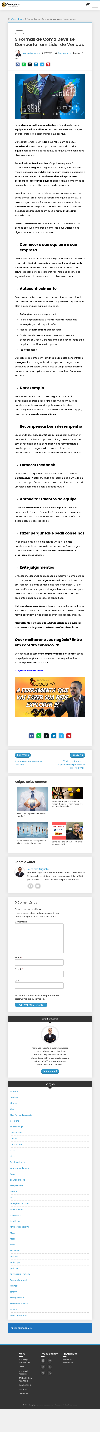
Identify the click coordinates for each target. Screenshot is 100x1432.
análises (14, 1097)
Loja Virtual (15, 1221)
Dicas (12, 1156)
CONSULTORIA (25, 1385)
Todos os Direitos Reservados (66, 1405)
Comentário (21, 921)
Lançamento (16, 1215)
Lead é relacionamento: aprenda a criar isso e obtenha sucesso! (31, 842)
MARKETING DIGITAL (19, 1227)
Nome (18, 957)
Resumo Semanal (18, 1280)
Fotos (21, 1367)
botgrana (14, 1120)
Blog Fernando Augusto (21, 1115)
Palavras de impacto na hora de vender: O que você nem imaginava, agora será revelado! (67, 803)
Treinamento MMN (19, 1303)
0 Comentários (64, 53)
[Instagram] (43, 1367)
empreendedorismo (19, 1168)
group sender (16, 1185)
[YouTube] (37, 886)
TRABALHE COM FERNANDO (25, 1379)
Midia (12, 1238)
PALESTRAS (23, 1389)
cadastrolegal (16, 1126)
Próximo (76, 755)
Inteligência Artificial (19, 1203)
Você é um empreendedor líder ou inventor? (31, 815)
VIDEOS (13, 1309)
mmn (12, 1244)
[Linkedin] (36, 64)
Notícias (14, 1256)
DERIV (13, 1150)
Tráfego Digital (17, 1297)
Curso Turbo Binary (21, 1328)
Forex (12, 1174)
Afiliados (14, 1091)
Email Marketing (17, 1162)
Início (13, 19)
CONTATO (23, 1393)
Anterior (24, 755)
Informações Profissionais (24, 1361)
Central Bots (16, 1132)
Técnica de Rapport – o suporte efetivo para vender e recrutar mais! (71, 764)
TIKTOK (13, 1291)
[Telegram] (42, 64)
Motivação (15, 1250)
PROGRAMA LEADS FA (20, 1274)
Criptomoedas (17, 1144)
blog (20, 19)
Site (17, 980)
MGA (12, 1232)
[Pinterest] (48, 64)
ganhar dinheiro (17, 1179)
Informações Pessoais (24, 1372)
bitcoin (13, 1103)
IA (11, 1197)
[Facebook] (18, 64)
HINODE (13, 1191)
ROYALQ (14, 1286)
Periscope (15, 1262)
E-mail (19, 969)
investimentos (17, 1209)
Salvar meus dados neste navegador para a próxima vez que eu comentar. (37, 997)
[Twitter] (30, 64)
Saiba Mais (49, 1071)
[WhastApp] (24, 64)
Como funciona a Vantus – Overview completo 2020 (67, 843)
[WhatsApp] (50, 1367)
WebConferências (18, 1315)
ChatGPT (14, 1138)
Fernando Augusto (31, 53)
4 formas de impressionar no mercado (29, 763)
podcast (14, 1268)
